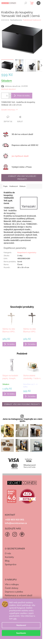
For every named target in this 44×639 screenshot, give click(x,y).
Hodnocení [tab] (13, 186)
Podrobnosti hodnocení (32, 20)
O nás (8, 553)
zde (14, 618)
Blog (7, 560)
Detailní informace (8, 110)
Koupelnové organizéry (26, 252)
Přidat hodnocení (11, 285)
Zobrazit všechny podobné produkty (22, 404)
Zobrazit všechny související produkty (22, 177)
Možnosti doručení (8, 89)
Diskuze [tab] (22, 186)
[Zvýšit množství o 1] (10, 94)
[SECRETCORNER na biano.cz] (11, 496)
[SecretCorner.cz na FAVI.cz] (27, 496)
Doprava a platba (14, 591)
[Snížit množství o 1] (10, 97)
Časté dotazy (11, 588)
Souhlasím (21, 633)
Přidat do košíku (23, 96)
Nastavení (21, 625)
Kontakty (9, 557)
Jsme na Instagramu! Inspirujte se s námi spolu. (23, 420)
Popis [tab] (5, 186)
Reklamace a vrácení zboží (18, 595)
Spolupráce (10, 564)
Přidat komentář (10, 300)
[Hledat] (25, 3)
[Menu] (38, 3)
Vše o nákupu (12, 584)
